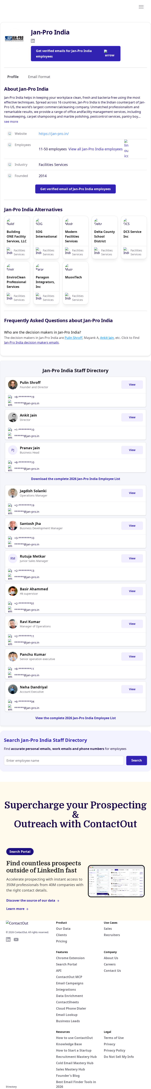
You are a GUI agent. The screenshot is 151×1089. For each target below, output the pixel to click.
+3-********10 (24, 538)
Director (25, 420)
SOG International (46, 234)
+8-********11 (24, 669)
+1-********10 (24, 430)
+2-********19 (24, 505)
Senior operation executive (37, 659)
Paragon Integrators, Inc (45, 282)
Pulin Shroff (73, 338)
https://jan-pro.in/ (54, 133)
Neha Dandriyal (33, 687)
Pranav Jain (30, 447)
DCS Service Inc (132, 234)
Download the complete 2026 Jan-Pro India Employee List (75, 479)
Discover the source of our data (30, 900)
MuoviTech (73, 277)
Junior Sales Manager (34, 561)
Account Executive (32, 692)
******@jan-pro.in (26, 403)
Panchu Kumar (33, 654)
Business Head (29, 452)
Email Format (39, 76)
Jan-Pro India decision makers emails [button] (31, 342)
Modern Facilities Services (72, 236)
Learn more (15, 909)
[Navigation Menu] (141, 6)
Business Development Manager (41, 528)
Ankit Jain (107, 338)
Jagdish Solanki (33, 490)
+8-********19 (24, 397)
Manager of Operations (35, 626)
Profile (13, 76)
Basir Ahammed (34, 589)
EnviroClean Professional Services (16, 282)
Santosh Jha (30, 523)
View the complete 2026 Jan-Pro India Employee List (75, 718)
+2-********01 (24, 603)
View (132, 384)
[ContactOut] (25, 6)
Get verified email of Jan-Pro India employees (75, 189)
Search (136, 760)
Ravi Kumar (30, 621)
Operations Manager (33, 495)
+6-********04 (24, 701)
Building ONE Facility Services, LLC (17, 236)
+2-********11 (24, 636)
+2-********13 (24, 571)
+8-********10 (24, 462)
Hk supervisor (29, 593)
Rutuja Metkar (33, 556)
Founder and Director (34, 387)
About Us (111, 958)
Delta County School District (104, 236)
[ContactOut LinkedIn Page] (8, 1010)
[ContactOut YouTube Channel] (16, 1010)
